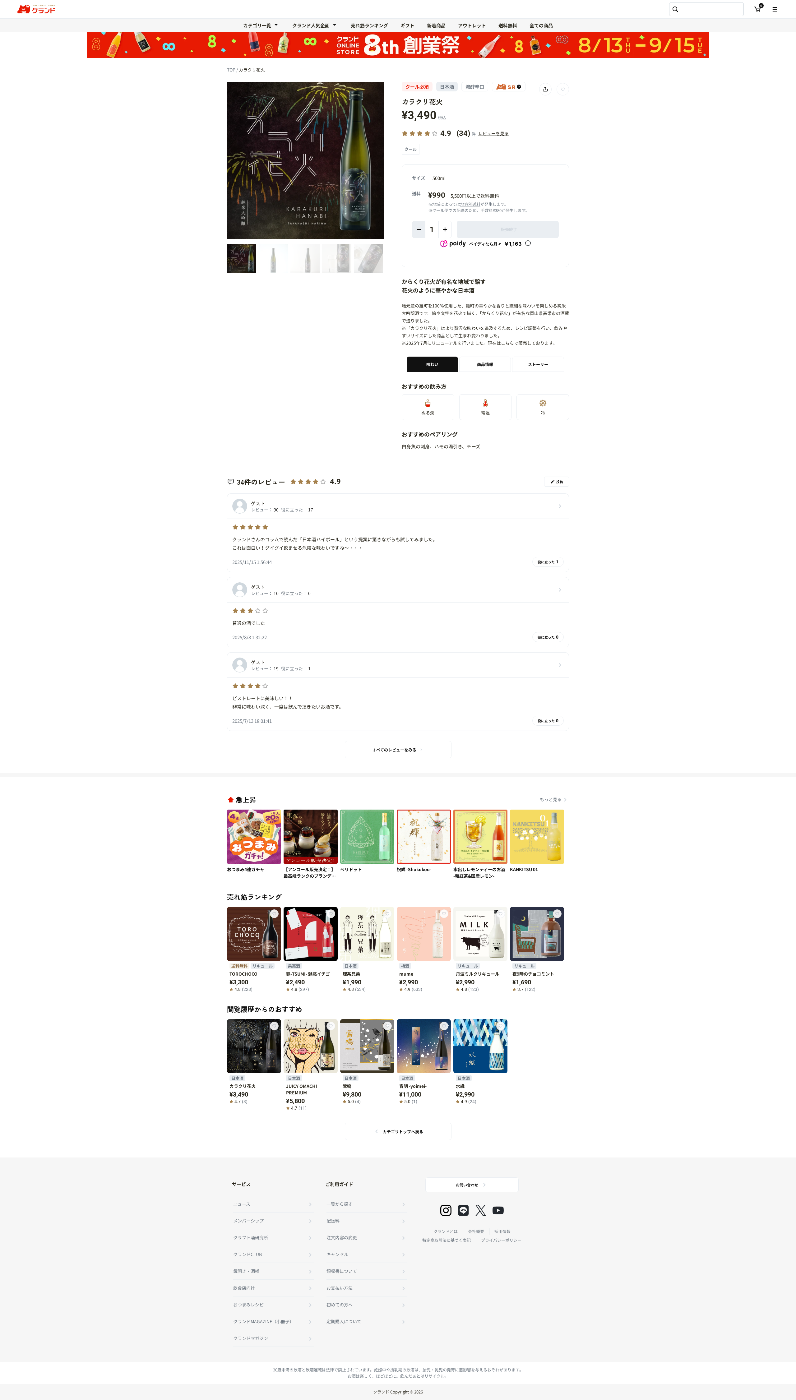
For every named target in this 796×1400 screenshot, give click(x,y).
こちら (507, 343)
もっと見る (551, 799)
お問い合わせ (467, 1184)
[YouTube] (498, 1210)
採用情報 (502, 1231)
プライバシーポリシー (501, 1240)
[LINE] (463, 1210)
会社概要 (476, 1231)
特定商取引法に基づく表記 (446, 1240)
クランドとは (445, 1231)
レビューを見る (493, 133)
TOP (231, 70)
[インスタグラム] (445, 1210)
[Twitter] (480, 1210)
